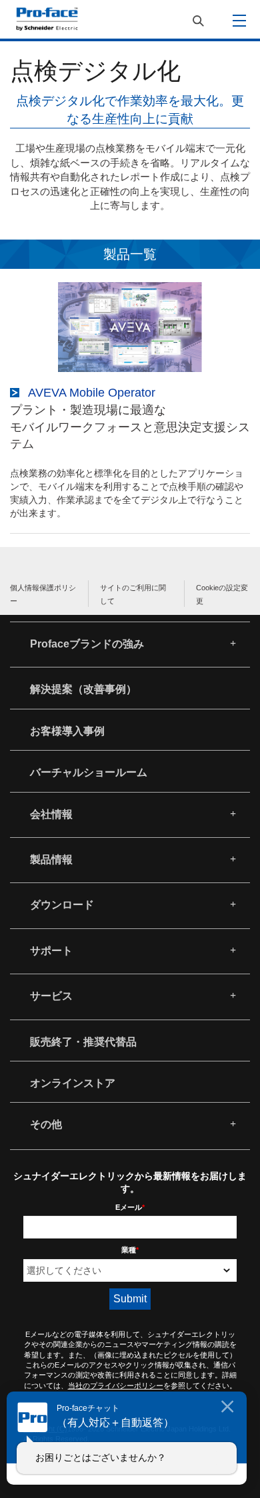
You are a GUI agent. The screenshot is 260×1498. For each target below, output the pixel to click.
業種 (130, 1250)
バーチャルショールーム (88, 772)
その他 (46, 1124)
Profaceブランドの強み (87, 644)
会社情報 (51, 814)
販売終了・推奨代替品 (83, 1041)
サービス (51, 996)
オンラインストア (72, 1083)
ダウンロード (62, 904)
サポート (51, 950)
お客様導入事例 (67, 731)
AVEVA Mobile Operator (91, 392)
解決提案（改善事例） (83, 689)
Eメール (130, 1207)
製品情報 (51, 859)
